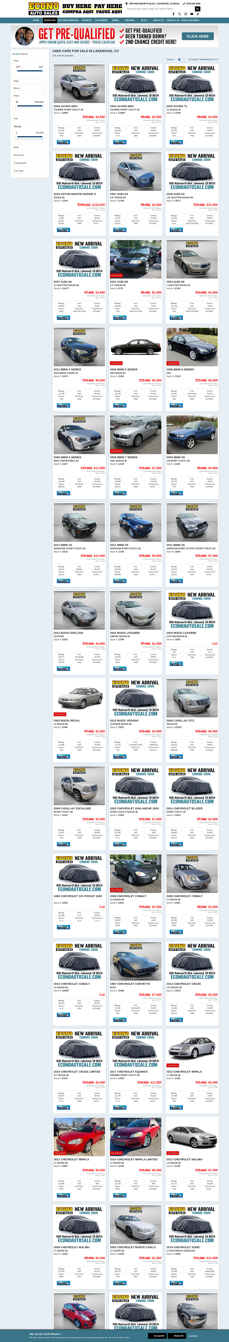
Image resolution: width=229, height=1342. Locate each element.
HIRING (115, 20)
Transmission (20, 163)
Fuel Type (18, 171)
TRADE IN (86, 20)
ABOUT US (158, 20)
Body (16, 147)
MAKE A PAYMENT (190, 20)
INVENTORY (50, 20)
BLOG (144, 20)
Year (16, 61)
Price (16, 96)
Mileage (17, 126)
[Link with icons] (174, 13)
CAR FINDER (101, 20)
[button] (197, 8)
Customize (193, 1336)
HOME (36, 20)
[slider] (16, 71)
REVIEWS (129, 20)
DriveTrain (19, 155)
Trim (16, 118)
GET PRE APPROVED (68, 20)
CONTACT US (172, 20)
